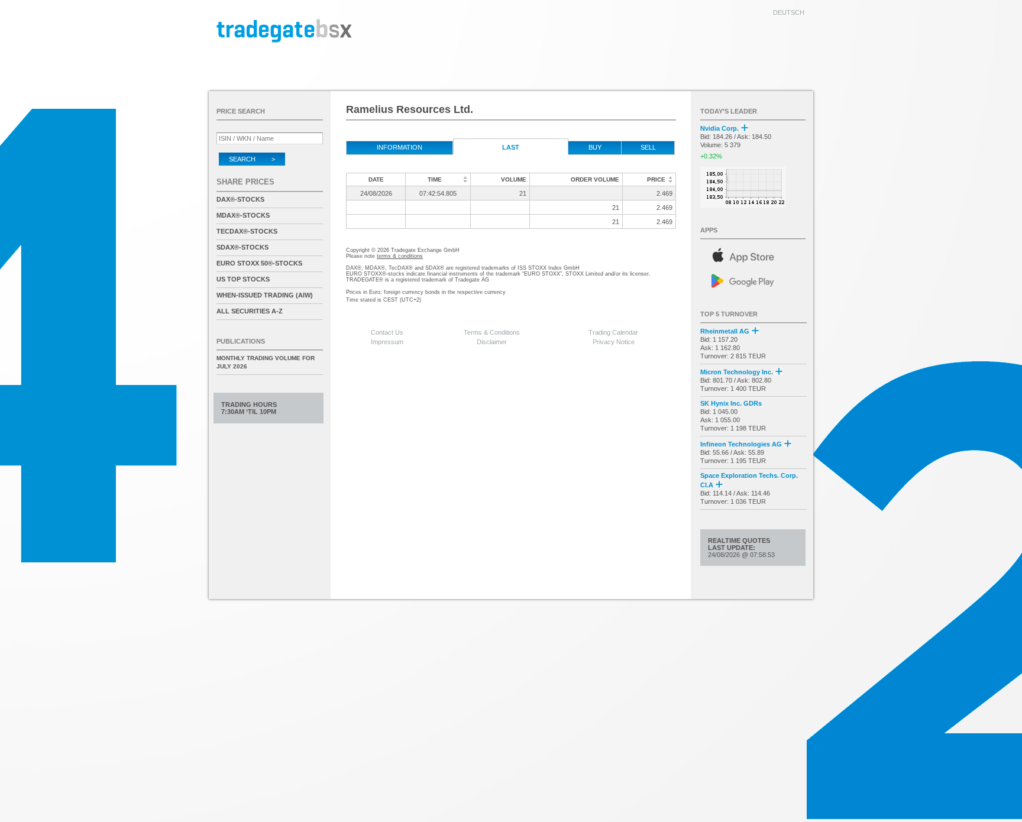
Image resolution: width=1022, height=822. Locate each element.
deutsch (788, 12)
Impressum (387, 341)
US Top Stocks (243, 279)
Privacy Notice (614, 341)
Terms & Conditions (492, 332)
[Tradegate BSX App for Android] (753, 280)
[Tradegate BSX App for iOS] (753, 253)
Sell (648, 147)
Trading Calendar (613, 332)
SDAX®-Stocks (242, 247)
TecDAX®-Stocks (246, 231)
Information (399, 147)
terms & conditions (400, 256)
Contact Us (387, 332)
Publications (240, 341)
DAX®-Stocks (240, 199)
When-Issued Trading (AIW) (264, 295)
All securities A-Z (249, 311)
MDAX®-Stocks (243, 215)
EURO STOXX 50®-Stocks (259, 263)
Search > (252, 159)
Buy (594, 147)
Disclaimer (492, 341)
